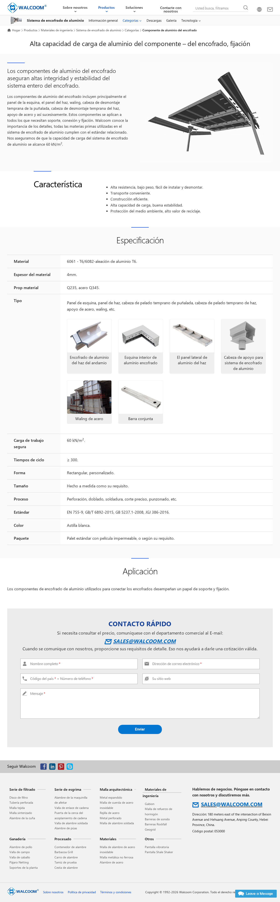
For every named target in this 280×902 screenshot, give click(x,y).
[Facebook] (44, 767)
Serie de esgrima (67, 789)
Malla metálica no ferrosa (116, 857)
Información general (103, 20)
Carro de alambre (66, 857)
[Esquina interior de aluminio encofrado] (141, 335)
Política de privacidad (82, 892)
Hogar (16, 30)
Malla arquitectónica (116, 789)
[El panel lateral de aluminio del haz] (192, 335)
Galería (171, 20)
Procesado (62, 839)
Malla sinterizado (20, 813)
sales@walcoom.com (144, 640)
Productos (106, 7)
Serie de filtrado (22, 789)
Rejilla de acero (109, 813)
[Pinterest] (62, 767)
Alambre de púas (65, 828)
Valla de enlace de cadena (71, 808)
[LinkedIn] (53, 767)
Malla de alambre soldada (117, 823)
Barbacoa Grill (63, 852)
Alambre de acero (111, 862)
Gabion (149, 804)
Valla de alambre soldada (71, 823)
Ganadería (17, 839)
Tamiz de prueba (65, 862)
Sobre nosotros (75, 7)
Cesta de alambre (66, 867)
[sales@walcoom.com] (270, 9)
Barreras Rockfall (156, 824)
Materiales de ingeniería (57, 30)
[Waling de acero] (89, 397)
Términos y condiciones (115, 892)
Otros (149, 839)
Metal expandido (111, 797)
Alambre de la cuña (22, 818)
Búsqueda (245, 7)
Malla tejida (17, 808)
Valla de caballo (19, 857)
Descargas (154, 20)
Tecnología (189, 20)
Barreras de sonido (157, 819)
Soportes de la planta (23, 867)
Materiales (108, 839)
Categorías (130, 20)
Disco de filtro (18, 797)
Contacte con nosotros (170, 9)
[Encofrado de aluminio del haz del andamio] (89, 335)
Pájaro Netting (19, 862)
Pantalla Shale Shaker (159, 852)
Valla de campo (19, 852)
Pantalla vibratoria (157, 847)
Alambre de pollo (20, 847)
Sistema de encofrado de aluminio (98, 30)
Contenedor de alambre (70, 847)
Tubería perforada (21, 802)
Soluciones (134, 7)
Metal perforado (110, 818)
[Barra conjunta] (141, 397)
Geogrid (150, 829)
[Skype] (70, 767)
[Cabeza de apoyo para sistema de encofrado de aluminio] (243, 335)
